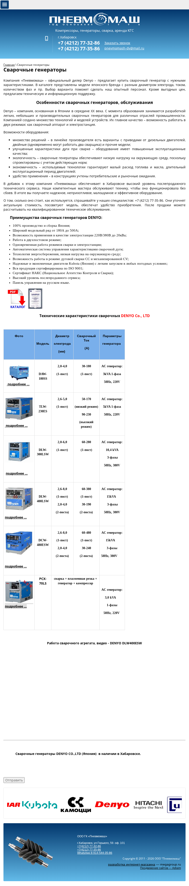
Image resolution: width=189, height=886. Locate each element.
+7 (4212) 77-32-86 (79, 43)
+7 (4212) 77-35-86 (79, 48)
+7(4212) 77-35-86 (89, 849)
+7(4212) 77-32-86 (89, 846)
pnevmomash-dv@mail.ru (124, 48)
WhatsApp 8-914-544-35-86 (94, 852)
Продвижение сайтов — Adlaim (160, 868)
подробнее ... (18, 384)
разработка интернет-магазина (131, 864)
